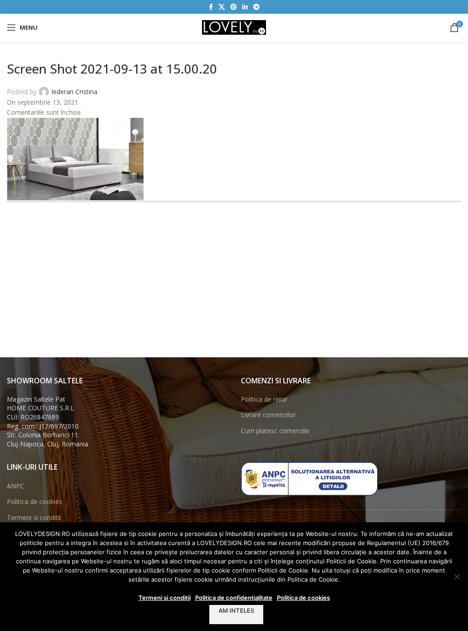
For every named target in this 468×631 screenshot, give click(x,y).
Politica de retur (264, 399)
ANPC (15, 486)
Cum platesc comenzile (275, 430)
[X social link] (222, 7)
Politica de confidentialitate (233, 597)
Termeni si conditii (34, 517)
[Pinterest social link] (233, 7)
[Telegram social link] (256, 7)
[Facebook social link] (211, 7)
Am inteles (236, 610)
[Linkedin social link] (244, 7)
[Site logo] (234, 26)
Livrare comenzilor (268, 414)
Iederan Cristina (74, 91)
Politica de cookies (34, 501)
